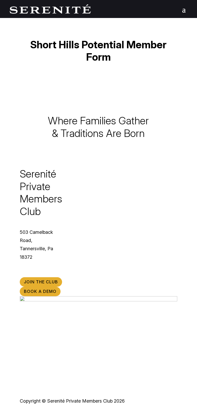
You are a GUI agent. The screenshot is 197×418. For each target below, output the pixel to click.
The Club (92, 172)
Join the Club (92, 199)
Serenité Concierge (92, 225)
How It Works (92, 181)
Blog (173, 241)
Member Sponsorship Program (159, 174)
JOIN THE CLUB (41, 281)
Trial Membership (91, 190)
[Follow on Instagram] (24, 273)
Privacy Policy (165, 223)
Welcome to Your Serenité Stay (155, 204)
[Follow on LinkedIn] (45, 273)
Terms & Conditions (160, 214)
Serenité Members (91, 216)
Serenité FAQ (166, 193)
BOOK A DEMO (40, 291)
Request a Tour (92, 207)
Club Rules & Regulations (156, 185)
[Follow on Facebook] (35, 273)
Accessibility (166, 232)
